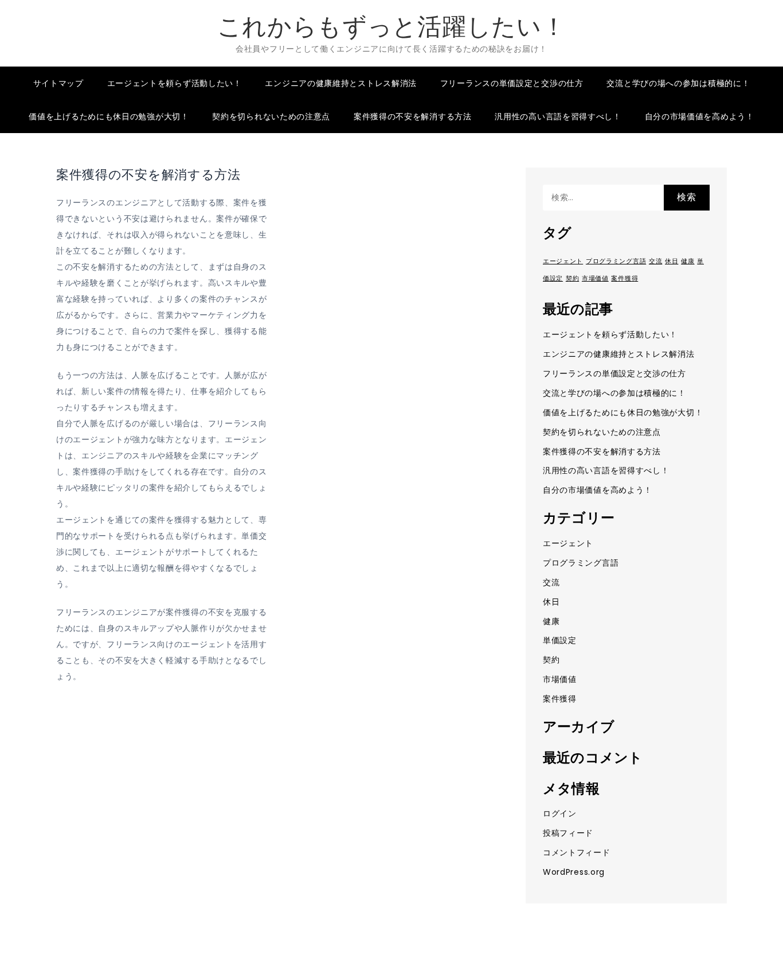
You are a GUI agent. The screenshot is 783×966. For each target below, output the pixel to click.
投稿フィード (568, 833)
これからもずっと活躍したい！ (391, 27)
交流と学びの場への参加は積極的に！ (678, 83)
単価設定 (560, 640)
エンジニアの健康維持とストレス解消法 (341, 83)
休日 (671, 261)
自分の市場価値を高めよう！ (699, 116)
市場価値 (595, 278)
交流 (655, 261)
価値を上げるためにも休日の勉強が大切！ (109, 116)
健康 (687, 261)
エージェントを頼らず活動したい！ (174, 83)
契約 (572, 278)
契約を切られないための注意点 (271, 116)
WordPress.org (574, 872)
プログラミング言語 (616, 261)
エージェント (563, 261)
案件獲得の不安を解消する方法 (413, 116)
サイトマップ (58, 83)
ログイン (560, 813)
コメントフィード (576, 852)
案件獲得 (624, 278)
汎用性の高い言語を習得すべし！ (558, 116)
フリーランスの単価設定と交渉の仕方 (512, 83)
